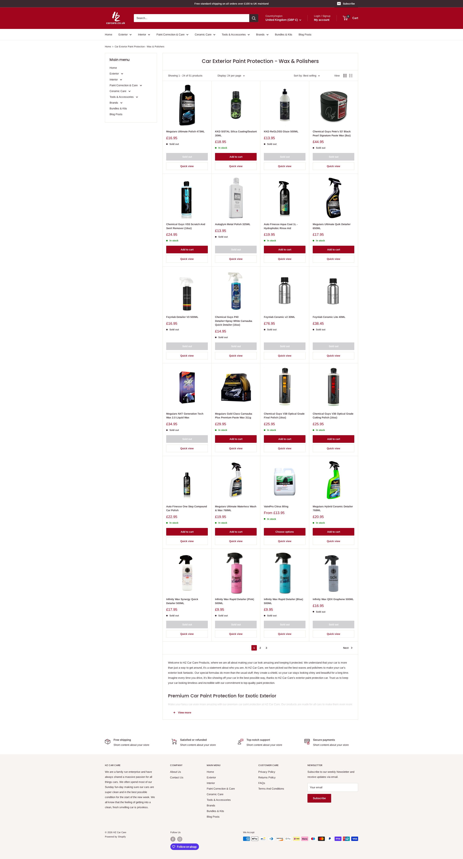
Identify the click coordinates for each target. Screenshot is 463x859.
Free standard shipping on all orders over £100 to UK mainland (231, 3)
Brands (260, 34)
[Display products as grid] (345, 75)
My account (321, 20)
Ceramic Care (203, 34)
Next (346, 647)
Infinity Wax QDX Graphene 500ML (333, 599)
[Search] (253, 18)
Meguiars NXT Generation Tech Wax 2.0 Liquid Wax (184, 415)
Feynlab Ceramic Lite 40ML (329, 317)
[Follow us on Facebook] (172, 839)
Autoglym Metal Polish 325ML (232, 224)
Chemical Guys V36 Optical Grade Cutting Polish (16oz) (333, 415)
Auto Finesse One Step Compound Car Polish (186, 508)
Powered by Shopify (115, 836)
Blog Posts (305, 34)
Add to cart (236, 156)
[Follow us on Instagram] (179, 839)
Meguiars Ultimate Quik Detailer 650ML (332, 226)
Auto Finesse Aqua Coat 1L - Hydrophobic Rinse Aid (281, 226)
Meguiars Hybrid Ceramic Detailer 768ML (333, 508)
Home (108, 34)
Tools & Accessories (234, 34)
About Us (175, 771)
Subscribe (349, 3)
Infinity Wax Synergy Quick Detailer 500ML (182, 601)
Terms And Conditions (271, 788)
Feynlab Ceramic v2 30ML (279, 317)
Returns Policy (267, 777)
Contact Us (176, 777)
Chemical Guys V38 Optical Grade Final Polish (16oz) (284, 415)
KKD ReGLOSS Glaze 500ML (281, 131)
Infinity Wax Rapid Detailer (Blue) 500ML (283, 601)
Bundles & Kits (283, 34)
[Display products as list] (350, 75)
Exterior (123, 34)
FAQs (261, 783)
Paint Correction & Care (170, 34)
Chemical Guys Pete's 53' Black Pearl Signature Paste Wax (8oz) (332, 133)
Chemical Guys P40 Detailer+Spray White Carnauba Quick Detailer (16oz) (233, 321)
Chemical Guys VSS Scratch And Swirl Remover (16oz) (185, 226)
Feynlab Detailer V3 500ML (182, 317)
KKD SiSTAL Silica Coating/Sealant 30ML (236, 133)
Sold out (187, 156)
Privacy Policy (266, 771)
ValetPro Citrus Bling (276, 506)
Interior (142, 34)
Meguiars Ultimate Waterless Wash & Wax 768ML (235, 508)
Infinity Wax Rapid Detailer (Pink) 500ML (234, 601)
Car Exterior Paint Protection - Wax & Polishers (139, 46)
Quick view (187, 166)
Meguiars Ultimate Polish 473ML (185, 131)
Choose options (284, 531)
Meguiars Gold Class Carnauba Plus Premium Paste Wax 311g (233, 415)
